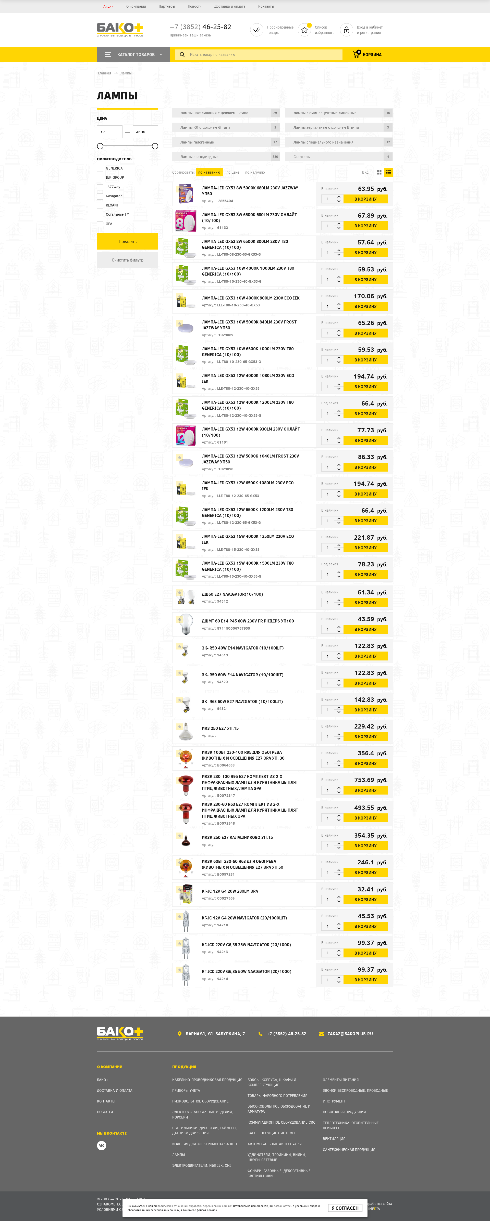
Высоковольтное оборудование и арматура (279, 1109)
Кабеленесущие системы (271, 1133)
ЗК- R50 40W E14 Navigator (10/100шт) (243, 648)
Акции (108, 6)
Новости (195, 6)
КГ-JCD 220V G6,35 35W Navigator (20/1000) (246, 944)
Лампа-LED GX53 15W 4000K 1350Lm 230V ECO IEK (248, 539)
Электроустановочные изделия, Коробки (202, 1114)
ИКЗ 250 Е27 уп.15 (220, 728)
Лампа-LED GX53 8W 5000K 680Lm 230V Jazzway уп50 (250, 190)
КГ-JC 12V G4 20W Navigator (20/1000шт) (244, 917)
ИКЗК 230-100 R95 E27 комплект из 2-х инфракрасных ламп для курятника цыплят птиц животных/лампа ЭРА (250, 782)
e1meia (372, 1208)
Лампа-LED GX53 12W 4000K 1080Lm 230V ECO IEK (248, 378)
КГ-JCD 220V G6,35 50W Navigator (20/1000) (246, 971)
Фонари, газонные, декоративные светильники (279, 1173)
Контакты (266, 6)
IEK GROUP (115, 177)
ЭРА (109, 223)
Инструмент (334, 1101)
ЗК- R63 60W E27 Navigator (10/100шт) (242, 701)
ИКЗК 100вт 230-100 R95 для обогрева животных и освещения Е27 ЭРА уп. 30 (243, 755)
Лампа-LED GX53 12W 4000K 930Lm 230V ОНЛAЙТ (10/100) (251, 431)
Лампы (126, 73)
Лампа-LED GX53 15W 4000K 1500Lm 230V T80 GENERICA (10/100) (248, 565)
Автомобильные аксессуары (275, 1143)
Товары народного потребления (277, 1095)
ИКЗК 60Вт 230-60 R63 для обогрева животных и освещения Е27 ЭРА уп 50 (242, 864)
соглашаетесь (283, 1206)
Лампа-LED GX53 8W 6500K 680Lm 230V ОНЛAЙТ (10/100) (249, 217)
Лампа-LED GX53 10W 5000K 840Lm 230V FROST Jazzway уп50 (249, 324)
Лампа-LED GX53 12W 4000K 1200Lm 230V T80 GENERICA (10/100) (248, 405)
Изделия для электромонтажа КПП (204, 1143)
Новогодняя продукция (344, 1111)
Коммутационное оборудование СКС (281, 1122)
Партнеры (167, 6)
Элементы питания (341, 1079)
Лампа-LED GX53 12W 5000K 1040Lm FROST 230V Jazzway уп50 (250, 458)
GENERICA (114, 168)
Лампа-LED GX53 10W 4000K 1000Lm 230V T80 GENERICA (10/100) (248, 271)
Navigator (114, 195)
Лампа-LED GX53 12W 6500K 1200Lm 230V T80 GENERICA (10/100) (247, 512)
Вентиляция (334, 1138)
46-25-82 (200, 26)
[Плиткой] (379, 172)
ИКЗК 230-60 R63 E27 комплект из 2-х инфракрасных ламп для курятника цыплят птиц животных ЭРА (250, 810)
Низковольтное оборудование (200, 1101)
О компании (136, 6)
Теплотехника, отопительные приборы (351, 1125)
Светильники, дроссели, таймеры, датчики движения (204, 1130)
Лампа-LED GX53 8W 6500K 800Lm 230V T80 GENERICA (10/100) (245, 244)
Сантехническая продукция (349, 1149)
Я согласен (345, 1208)
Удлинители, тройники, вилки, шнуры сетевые (277, 1157)
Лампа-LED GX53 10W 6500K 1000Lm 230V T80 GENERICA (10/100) (248, 351)
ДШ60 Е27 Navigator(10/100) (232, 594)
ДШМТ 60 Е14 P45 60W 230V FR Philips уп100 (248, 621)
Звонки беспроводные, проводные (355, 1090)
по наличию (255, 172)
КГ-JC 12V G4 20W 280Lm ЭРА (230, 891)
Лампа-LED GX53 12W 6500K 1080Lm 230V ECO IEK (248, 485)
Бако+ (102, 1079)
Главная (104, 73)
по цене (232, 172)
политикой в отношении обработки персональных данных (194, 1206)
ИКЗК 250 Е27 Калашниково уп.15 (237, 837)
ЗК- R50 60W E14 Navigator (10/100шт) (243, 674)
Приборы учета (186, 1090)
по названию (209, 172)
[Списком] (388, 172)
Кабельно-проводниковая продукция (207, 1079)
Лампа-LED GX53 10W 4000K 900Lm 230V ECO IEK (251, 298)
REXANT (112, 205)
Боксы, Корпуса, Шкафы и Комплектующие (272, 1082)
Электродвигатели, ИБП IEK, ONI (201, 1165)
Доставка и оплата (230, 6)
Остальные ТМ (117, 214)
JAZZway (113, 186)
